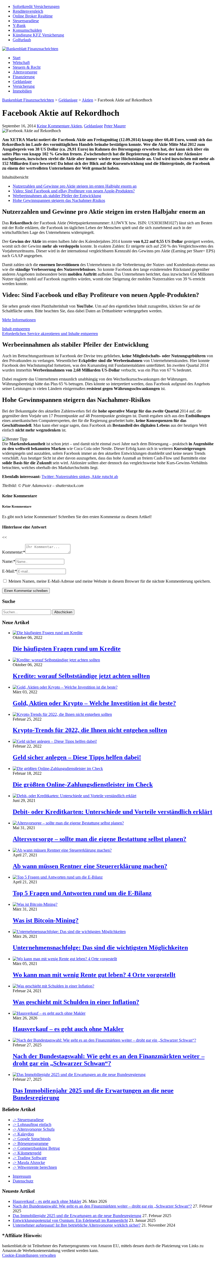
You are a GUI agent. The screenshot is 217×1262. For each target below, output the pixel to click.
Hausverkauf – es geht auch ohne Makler (68, 1029)
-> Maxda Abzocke (29, 1162)
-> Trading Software (30, 1158)
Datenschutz (23, 1181)
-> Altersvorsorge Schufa (34, 1129)
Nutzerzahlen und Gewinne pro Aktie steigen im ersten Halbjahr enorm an (75, 186)
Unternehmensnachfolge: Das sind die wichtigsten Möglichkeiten (100, 947)
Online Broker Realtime (33, 16)
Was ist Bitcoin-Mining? (46, 920)
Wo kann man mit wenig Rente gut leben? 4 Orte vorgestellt (94, 974)
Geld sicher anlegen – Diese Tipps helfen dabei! (77, 757)
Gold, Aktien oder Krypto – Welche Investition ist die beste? (94, 703)
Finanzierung (24, 77)
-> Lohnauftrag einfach (32, 1124)
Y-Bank (19, 25)
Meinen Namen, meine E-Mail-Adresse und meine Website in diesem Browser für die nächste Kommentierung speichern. (109, 581)
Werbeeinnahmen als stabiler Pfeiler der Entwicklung (57, 195)
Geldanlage (22, 81)
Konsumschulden (27, 30)
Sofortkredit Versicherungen (36, 6)
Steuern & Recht (26, 67)
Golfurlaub (22, 40)
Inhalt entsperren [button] (16, 329)
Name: (8, 561)
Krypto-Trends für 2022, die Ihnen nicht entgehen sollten (90, 730)
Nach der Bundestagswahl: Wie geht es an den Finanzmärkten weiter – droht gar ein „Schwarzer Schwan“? (109, 1060)
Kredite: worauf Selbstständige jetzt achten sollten (81, 675)
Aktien (76, 126)
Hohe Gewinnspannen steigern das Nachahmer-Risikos (59, 200)
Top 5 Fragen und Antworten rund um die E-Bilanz (82, 893)
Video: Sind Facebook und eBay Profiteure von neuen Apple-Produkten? (74, 191)
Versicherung (24, 86)
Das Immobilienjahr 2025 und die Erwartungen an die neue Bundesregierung (77, 1215)
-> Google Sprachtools (32, 1138)
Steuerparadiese (26, 20)
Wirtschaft (21, 62)
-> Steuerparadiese (28, 1119)
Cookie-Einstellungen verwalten (29, 1255)
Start (16, 57)
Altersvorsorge (25, 72)
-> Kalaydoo (23, 1134)
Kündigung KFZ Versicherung (38, 35)
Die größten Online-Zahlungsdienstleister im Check (83, 784)
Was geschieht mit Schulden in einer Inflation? (76, 1002)
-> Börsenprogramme (30, 1143)
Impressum (22, 1176)
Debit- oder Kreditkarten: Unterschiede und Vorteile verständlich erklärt (112, 811)
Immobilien (22, 91)
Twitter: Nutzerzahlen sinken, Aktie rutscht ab (80, 476)
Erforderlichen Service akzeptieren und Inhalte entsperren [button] (50, 333)
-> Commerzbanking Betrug (36, 1148)
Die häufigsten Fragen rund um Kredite (67, 648)
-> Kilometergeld (27, 1153)
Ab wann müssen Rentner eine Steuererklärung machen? (90, 866)
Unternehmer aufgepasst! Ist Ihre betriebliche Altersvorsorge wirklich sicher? (77, 1225)
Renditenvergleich (28, 11)
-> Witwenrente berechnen (35, 1167)
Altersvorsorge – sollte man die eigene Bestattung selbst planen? (99, 839)
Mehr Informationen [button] (19, 320)
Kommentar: (13, 552)
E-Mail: (9, 571)
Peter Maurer (115, 126)
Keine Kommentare (53, 126)
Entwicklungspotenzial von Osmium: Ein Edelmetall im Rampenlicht (70, 1220)
